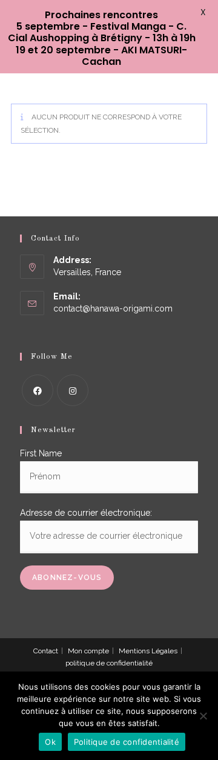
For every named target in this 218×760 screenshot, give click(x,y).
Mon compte (88, 651)
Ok (50, 742)
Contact (45, 651)
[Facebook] (37, 390)
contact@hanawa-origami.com (113, 308)
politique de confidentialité (109, 663)
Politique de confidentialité (126, 742)
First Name (41, 453)
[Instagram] (72, 390)
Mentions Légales (148, 651)
